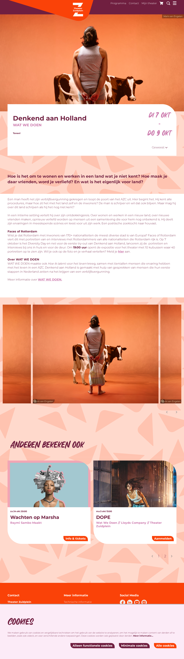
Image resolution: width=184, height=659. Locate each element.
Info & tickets (76, 538)
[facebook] (122, 602)
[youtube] (137, 602)
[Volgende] (176, 412)
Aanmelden (163, 538)
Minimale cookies (134, 645)
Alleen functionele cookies (92, 645)
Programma (118, 3)
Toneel (16, 133)
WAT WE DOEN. (50, 279)
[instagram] (144, 602)
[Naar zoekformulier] (167, 2)
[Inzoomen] (35, 401)
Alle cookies (165, 645)
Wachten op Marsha (34, 517)
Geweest (158, 147)
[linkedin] (129, 602)
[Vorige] (167, 412)
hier (121, 251)
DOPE (103, 517)
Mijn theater (149, 3)
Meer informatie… (143, 635)
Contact (134, 3)
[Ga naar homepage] (51, 11)
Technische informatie (78, 601)
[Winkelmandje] (160, 2)
